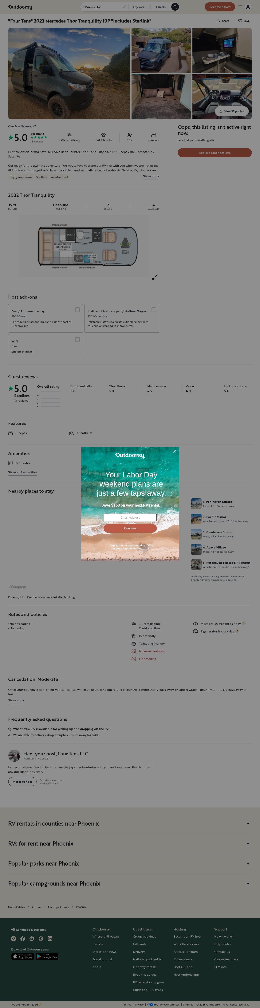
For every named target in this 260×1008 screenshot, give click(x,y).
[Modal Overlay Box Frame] (130, 504)
